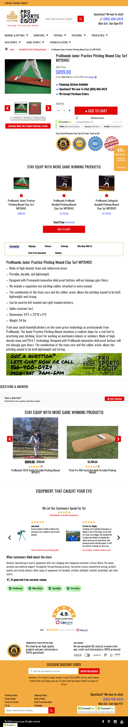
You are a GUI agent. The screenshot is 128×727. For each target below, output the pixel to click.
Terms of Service (12, 701)
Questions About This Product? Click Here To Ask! (27, 126)
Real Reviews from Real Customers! (64, 515)
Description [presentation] (14, 246)
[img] (64, 512)
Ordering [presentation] (64, 246)
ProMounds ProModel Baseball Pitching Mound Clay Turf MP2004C (64, 204)
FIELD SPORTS (11, 42)
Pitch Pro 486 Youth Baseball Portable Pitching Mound (92, 471)
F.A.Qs (7, 705)
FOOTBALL (58, 35)
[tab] (14, 246)
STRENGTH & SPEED (59, 42)
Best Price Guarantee (43, 701)
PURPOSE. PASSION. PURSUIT (16, 3)
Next (48, 108)
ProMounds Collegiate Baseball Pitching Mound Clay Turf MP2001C (106, 204)
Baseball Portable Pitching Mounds (32, 49)
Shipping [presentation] (32, 246)
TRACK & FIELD (98, 35)
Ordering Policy (11, 695)
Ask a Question (116, 398)
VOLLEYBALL (77, 35)
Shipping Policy (40, 695)
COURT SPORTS (33, 42)
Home (11, 49)
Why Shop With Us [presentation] (84, 246)
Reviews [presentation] (58, 252)
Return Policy (39, 698)
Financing (38, 705)
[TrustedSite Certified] (86, 710)
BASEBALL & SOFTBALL (15, 35)
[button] (10, 537)
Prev (7, 108)
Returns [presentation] (48, 246)
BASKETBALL (39, 35)
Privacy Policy (10, 698)
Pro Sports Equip (18, 721)
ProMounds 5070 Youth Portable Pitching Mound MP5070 (35, 471)
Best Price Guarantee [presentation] (37, 252)
